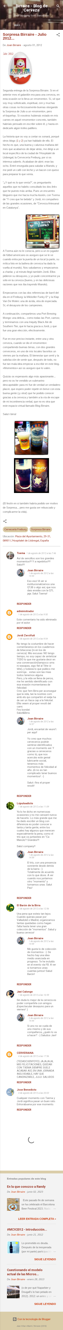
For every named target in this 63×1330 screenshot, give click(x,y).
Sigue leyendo (45, 1259)
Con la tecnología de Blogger (34, 1319)
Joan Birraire (35, 570)
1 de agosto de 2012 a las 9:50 (33, 614)
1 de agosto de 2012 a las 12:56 (33, 908)
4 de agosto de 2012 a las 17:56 (33, 1056)
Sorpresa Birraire (40, 529)
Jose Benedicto (26, 1089)
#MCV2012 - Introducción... (27, 1229)
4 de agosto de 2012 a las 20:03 (33, 1093)
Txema (21, 553)
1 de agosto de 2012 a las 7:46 (41, 553)
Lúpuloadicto (25, 803)
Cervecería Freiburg (15, 529)
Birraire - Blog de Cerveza (32, 8)
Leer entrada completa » (37, 1218)
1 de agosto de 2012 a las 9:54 (33, 638)
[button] (58, 35)
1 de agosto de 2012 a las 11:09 (33, 806)
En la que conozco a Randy (26, 1186)
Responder (24, 603)
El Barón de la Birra (28, 905)
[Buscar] (58, 6)
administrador (25, 611)
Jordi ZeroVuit (26, 635)
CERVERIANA (25, 1052)
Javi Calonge (25, 991)
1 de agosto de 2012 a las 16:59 (33, 995)
